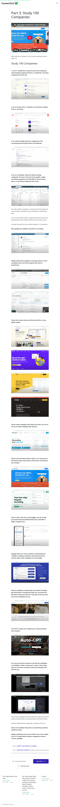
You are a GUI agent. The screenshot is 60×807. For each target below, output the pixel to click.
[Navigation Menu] (57, 3)
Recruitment (7, 780)
